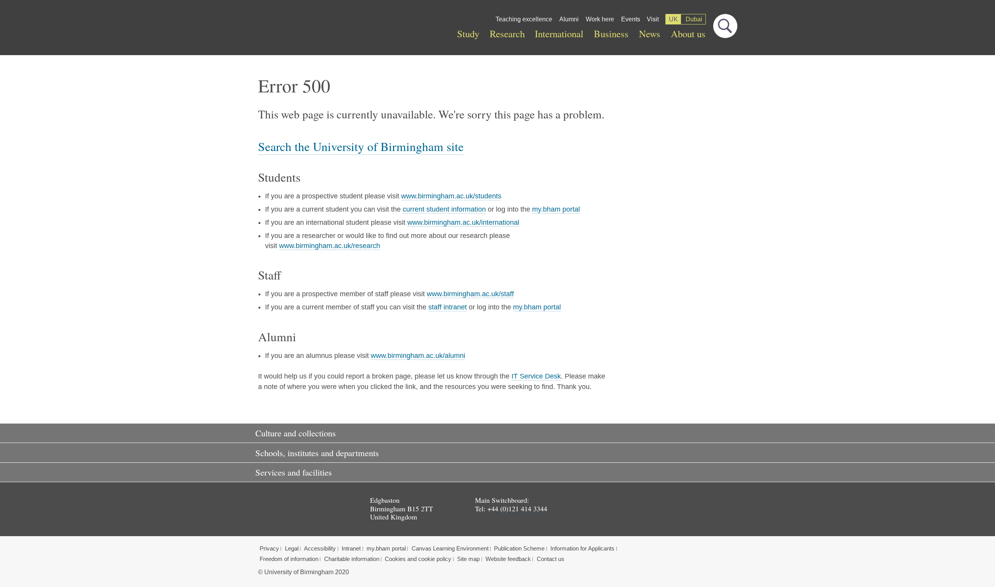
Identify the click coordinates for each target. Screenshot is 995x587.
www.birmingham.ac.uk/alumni (418, 355)
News (649, 33)
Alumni (569, 19)
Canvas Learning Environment (450, 548)
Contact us (550, 559)
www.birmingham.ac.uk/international (463, 222)
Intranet (351, 548)
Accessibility (320, 548)
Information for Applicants (582, 548)
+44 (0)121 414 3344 (517, 508)
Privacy (269, 548)
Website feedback (508, 559)
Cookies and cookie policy (418, 559)
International (559, 33)
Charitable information (351, 559)
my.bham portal (556, 209)
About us (688, 33)
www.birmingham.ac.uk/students (451, 196)
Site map (468, 559)
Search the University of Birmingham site (361, 146)
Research (507, 33)
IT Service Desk (536, 376)
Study (468, 33)
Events (630, 19)
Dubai (694, 19)
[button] (497, 433)
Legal (291, 548)
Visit (653, 19)
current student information (444, 209)
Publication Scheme (519, 548)
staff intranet (447, 307)
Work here (600, 19)
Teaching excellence (524, 19)
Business (611, 33)
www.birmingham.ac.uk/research (329, 246)
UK (673, 19)
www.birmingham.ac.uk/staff (470, 294)
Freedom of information (289, 559)
